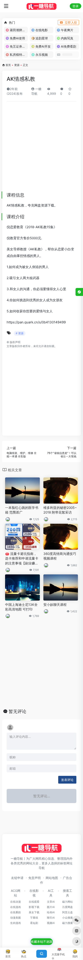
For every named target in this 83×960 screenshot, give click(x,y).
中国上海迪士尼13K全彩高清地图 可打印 (21, 607)
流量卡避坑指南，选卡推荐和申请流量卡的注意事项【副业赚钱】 (21, 559)
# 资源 (19, 333)
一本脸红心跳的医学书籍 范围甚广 (21, 510)
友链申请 (17, 878)
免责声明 (34, 878)
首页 (8, 65)
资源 (16, 65)
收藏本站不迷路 (41, 941)
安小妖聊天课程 (55, 605)
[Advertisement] (41, 148)
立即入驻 (71, 22)
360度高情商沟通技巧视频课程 (59, 556)
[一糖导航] (41, 6)
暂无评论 (17, 711)
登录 (75, 6)
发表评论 (67, 780)
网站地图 (52, 878)
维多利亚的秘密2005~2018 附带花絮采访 (60, 510)
